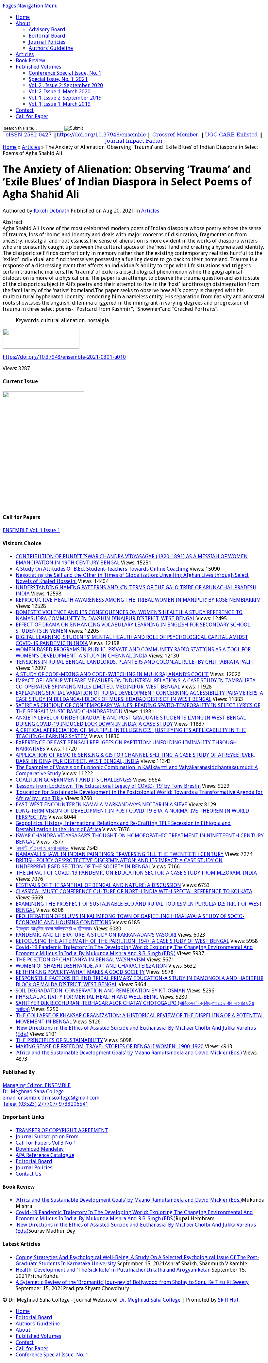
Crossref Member (176, 135)
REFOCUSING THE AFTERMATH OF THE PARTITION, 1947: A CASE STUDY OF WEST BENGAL (122, 941)
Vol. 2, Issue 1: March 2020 (60, 91)
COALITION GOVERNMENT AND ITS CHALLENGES (74, 780)
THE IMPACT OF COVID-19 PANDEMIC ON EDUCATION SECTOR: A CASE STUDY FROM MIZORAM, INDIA (136, 873)
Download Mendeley (40, 1149)
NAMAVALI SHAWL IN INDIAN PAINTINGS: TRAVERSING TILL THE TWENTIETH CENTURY (120, 854)
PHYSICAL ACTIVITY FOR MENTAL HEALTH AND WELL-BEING (87, 997)
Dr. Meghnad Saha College (33, 1091)
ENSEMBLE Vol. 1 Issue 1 (31, 530)
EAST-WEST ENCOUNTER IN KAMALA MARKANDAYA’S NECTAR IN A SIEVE (101, 804)
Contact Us (28, 1174)
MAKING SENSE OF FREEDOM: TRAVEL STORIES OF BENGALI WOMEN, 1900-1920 (110, 1046)
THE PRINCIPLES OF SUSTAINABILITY (59, 1040)
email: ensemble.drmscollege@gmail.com (51, 1098)
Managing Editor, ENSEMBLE (37, 1085)
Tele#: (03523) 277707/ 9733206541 (45, 1104)
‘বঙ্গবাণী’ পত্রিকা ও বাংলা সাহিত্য (42, 848)
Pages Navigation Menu (30, 6)
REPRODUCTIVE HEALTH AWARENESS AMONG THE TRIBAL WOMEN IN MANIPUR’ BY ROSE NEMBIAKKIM (138, 600)
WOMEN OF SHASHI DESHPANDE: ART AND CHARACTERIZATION (91, 966)
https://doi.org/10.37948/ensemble (101, 135)
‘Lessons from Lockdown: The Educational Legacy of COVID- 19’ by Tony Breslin (108, 786)
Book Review (30, 60)
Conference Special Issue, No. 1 (65, 73)
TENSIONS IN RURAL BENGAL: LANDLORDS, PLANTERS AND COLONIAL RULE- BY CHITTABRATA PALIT (135, 662)
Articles (25, 54)
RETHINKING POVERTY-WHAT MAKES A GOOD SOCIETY (80, 972)
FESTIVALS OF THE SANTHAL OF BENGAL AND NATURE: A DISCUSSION (98, 885)
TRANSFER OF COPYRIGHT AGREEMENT (62, 1130)
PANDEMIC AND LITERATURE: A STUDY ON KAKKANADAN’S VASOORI (96, 935)
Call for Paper (32, 116)
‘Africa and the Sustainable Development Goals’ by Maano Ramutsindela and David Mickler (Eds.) (129, 1053)
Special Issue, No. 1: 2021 (58, 79)
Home (23, 17)
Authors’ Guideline (51, 48)
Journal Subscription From (47, 1136)
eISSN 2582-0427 (29, 135)
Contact (25, 110)
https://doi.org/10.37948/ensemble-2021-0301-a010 (64, 357)
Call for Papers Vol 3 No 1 (46, 1143)
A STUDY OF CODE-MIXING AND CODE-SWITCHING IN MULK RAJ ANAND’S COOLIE (112, 674)
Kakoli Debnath (51, 211)
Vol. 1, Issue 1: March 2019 (60, 104)
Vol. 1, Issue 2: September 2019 (65, 98)
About (23, 23)
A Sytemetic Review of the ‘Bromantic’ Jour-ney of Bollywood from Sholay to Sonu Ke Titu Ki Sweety (132, 1282)
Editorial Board (47, 36)
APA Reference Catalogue (45, 1155)
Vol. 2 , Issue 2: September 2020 (66, 85)
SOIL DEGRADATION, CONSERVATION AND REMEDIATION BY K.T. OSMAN (101, 991)
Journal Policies (47, 42)
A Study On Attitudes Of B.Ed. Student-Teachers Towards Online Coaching (102, 569)
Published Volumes (38, 67)
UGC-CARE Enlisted (231, 135)
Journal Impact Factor (134, 141)
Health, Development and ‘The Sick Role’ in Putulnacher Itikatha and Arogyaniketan (113, 1270)
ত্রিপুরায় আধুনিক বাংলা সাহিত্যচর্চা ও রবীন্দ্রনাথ (54, 929)
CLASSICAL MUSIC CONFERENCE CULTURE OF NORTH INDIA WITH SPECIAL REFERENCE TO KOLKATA (134, 891)
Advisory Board (47, 29)
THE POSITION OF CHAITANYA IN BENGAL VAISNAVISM (80, 960)
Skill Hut (228, 1300)
